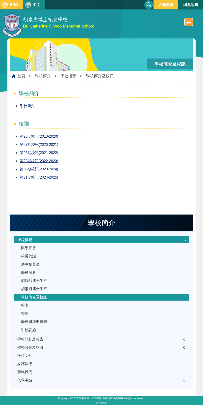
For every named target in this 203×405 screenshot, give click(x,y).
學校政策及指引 (30, 347)
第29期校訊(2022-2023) (39, 161)
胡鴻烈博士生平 (34, 281)
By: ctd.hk (101, 402)
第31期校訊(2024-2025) (39, 177)
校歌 (24, 313)
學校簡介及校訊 (34, 297)
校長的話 (28, 256)
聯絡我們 (24, 372)
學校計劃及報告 (30, 339)
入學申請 (24, 380)
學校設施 (28, 330)
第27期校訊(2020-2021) (39, 144)
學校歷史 (28, 272)
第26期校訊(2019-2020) (39, 136)
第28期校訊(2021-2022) (39, 153)
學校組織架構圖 (34, 321)
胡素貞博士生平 (34, 289)
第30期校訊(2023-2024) (39, 169)
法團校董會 (30, 264)
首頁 (21, 76)
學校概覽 (68, 76)
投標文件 (24, 355)
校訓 (24, 305)
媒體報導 (24, 364)
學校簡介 (43, 76)
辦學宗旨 (28, 248)
